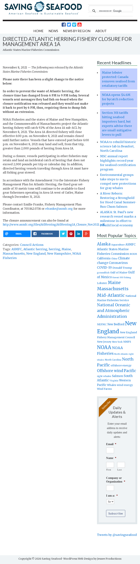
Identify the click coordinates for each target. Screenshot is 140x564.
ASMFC (16, 249)
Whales (111, 385)
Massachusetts (14, 253)
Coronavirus (118, 263)
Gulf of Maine (118, 272)
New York (117, 341)
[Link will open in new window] (61, 24)
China (114, 258)
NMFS (127, 341)
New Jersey (104, 341)
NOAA (104, 347)
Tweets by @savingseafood (117, 535)
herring (54, 249)
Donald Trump (122, 267)
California (103, 258)
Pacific (130, 370)
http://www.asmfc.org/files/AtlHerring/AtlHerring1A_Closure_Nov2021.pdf (54, 224)
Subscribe (115, 513)
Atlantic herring (35, 249)
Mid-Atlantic (111, 295)
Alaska (103, 244)
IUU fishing (125, 277)
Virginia (114, 380)
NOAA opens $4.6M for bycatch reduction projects (117, 99)
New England (36, 253)
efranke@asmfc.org (59, 208)
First (108, 469)
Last (119, 469)
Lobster (102, 283)
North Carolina (113, 359)
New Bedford (115, 324)
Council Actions (32, 245)
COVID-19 (104, 268)
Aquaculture (118, 244)
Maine (66, 249)
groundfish (103, 272)
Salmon (117, 376)
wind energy (125, 385)
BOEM (133, 254)
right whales (104, 376)
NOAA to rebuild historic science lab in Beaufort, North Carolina (118, 146)
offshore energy (121, 365)
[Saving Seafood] (43, 14)
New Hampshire (59, 253)
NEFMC (102, 324)
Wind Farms (104, 388)
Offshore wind (110, 370)
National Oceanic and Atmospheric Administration (113, 311)
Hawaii (115, 277)
